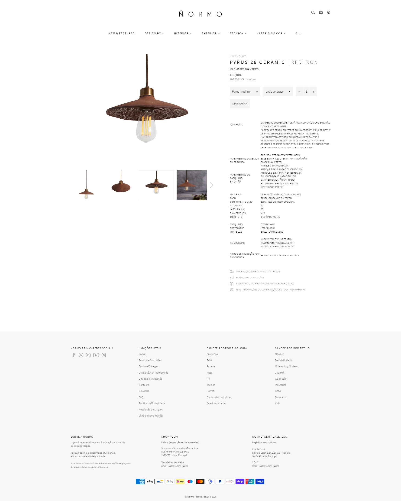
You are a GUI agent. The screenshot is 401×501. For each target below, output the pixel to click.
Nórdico (279, 354)
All (298, 33)
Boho (278, 391)
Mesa (210, 372)
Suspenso (212, 354)
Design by (153, 33)
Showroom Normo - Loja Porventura (179, 448)
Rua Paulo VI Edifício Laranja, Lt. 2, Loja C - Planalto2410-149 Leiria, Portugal (271, 453)
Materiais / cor (270, 33)
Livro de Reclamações (151, 415)
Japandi (280, 372)
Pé (208, 378)
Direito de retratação (150, 378)
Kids (277, 403)
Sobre (142, 354)
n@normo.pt (297, 289)
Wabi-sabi (281, 378)
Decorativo (281, 397)
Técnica (237, 33)
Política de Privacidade (152, 403)
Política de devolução (249, 277)
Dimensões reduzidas (219, 397)
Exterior (210, 33)
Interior (182, 33)
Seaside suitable (216, 403)
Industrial (280, 385)
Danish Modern (283, 360)
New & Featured (121, 33)
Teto (209, 360)
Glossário (144, 391)
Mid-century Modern (286, 366)
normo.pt (238, 56)
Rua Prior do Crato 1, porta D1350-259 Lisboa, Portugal (175, 453)
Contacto (144, 385)
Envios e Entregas (148, 366)
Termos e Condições (150, 360)
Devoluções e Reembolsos (153, 372)
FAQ (141, 397)
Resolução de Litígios (151, 409)
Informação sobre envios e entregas (258, 271)
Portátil (211, 391)
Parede (211, 366)
